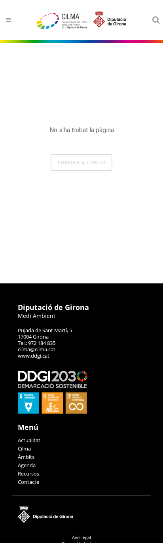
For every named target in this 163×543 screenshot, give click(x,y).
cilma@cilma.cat (36, 349)
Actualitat (29, 440)
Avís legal (81, 537)
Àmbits (26, 456)
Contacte (28, 481)
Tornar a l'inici (81, 163)
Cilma (24, 448)
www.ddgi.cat (33, 355)
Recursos (28, 473)
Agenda (27, 465)
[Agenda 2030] (52, 411)
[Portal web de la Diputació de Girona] (81, 521)
